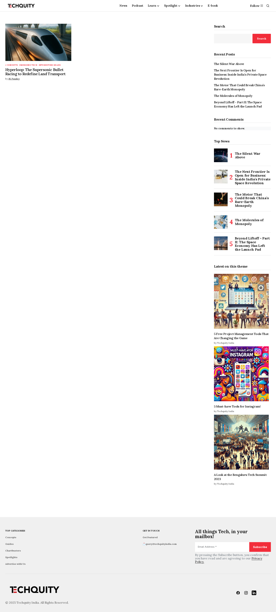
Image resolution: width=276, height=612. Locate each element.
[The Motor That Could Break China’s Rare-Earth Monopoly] (221, 199)
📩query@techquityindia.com (160, 544)
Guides (9, 544)
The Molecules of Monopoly (233, 96)
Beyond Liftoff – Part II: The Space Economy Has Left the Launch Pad (238, 104)
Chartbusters (13, 550)
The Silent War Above (229, 64)
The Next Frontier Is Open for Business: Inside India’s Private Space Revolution (240, 74)
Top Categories (15, 530)
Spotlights (11, 557)
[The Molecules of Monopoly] (221, 222)
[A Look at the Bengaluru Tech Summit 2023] (242, 442)
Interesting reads (50, 65)
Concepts (12, 65)
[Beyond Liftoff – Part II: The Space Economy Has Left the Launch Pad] (221, 243)
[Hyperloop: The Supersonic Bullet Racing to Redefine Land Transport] (38, 42)
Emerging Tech (28, 65)
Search (219, 26)
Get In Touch (151, 530)
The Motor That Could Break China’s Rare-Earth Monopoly (239, 87)
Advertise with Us (15, 563)
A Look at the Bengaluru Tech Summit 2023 (240, 477)
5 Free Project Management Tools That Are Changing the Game (241, 336)
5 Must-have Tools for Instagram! (237, 406)
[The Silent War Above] (221, 155)
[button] (268, 5)
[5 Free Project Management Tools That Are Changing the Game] (242, 301)
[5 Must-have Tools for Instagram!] (242, 373)
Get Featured (150, 537)
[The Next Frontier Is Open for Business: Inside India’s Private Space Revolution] (221, 176)
